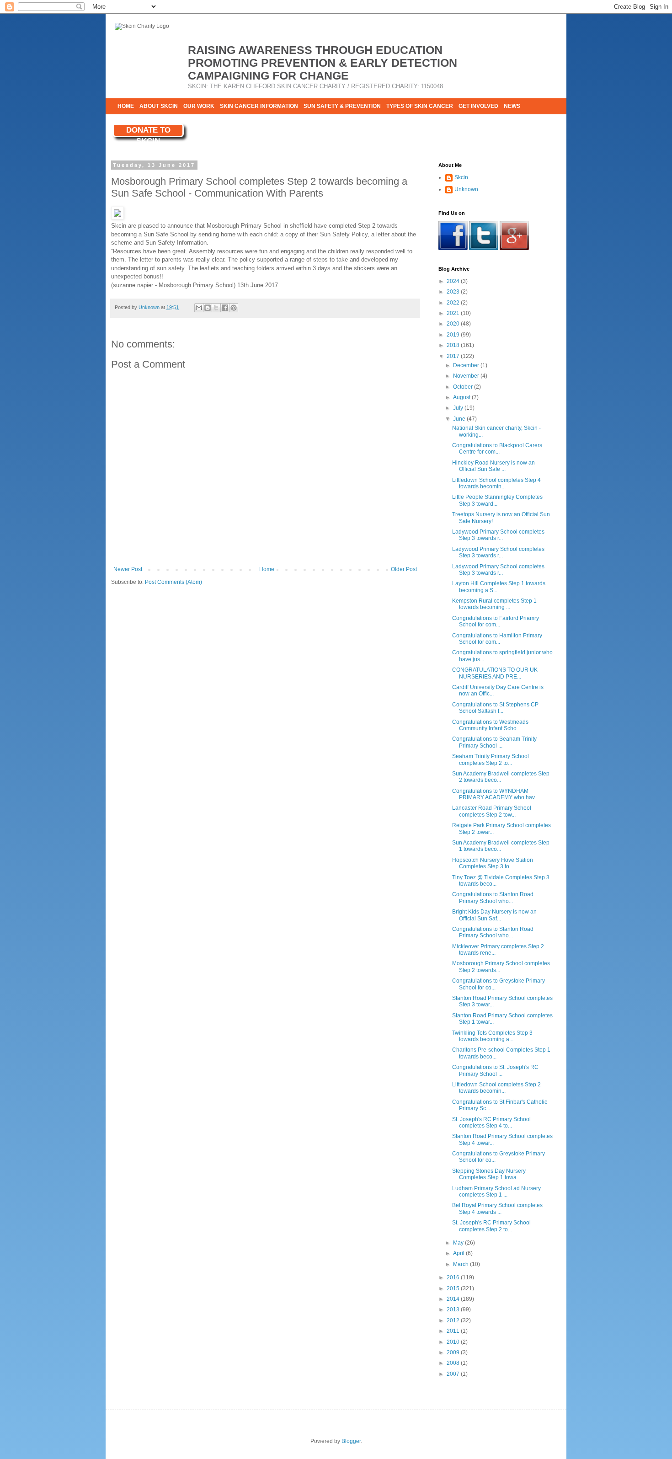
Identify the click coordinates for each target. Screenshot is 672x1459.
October (463, 387)
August (462, 397)
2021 (454, 313)
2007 (454, 1374)
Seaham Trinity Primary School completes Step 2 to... (490, 759)
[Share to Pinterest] (233, 307)
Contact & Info (140, 122)
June (460, 419)
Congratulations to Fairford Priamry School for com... (495, 621)
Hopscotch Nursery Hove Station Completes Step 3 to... (492, 863)
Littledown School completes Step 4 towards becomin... (496, 483)
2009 (454, 1352)
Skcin (461, 177)
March (461, 1264)
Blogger (351, 1441)
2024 (454, 281)
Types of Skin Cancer (419, 106)
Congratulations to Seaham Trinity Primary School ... (494, 742)
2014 (454, 1299)
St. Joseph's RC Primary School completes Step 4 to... (491, 1122)
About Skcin (158, 106)
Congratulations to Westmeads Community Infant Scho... (490, 725)
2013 (454, 1309)
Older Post (404, 569)
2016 (454, 1277)
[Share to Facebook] (224, 307)
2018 (454, 345)
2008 (454, 1363)
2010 (454, 1342)
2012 (454, 1320)
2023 (454, 292)
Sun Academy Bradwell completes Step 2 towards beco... (500, 776)
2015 (454, 1288)
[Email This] (198, 307)
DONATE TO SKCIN (148, 131)
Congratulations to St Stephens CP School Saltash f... (495, 707)
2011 (454, 1331)
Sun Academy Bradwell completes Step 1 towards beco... (500, 845)
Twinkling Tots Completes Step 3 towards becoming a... (492, 1036)
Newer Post (127, 569)
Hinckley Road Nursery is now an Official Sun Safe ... (493, 466)
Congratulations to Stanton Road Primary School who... (492, 897)
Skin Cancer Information (259, 106)
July (458, 408)
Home (125, 106)
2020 (454, 324)
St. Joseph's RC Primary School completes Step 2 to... (491, 1225)
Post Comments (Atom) (173, 582)
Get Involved (478, 106)
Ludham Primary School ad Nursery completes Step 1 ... (496, 1191)
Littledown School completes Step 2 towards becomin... (496, 1087)
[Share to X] (216, 307)
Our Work (198, 106)
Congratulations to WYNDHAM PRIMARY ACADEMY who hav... (495, 794)
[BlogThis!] (207, 307)
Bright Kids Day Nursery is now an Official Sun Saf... (494, 915)
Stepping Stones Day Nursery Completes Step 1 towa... (489, 1174)
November (466, 376)
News (512, 106)
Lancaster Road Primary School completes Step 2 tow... (491, 811)
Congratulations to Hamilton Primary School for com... (497, 638)
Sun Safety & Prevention (342, 106)
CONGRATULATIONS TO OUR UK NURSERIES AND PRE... (495, 673)
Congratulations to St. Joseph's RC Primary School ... (495, 1070)
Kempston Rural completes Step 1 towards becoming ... (494, 604)
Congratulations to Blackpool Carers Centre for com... (497, 448)
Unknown (466, 189)
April (459, 1253)
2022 (454, 302)
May (459, 1243)
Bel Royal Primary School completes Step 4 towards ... (497, 1208)
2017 (454, 356)
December (466, 365)
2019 (454, 334)
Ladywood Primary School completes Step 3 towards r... (498, 535)
